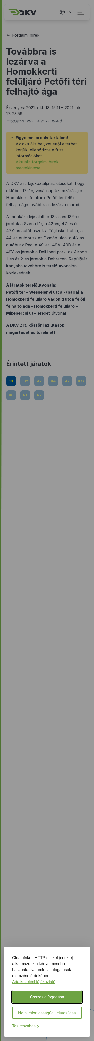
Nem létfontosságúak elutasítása (47, 1013)
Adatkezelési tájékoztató (33, 981)
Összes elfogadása (47, 997)
